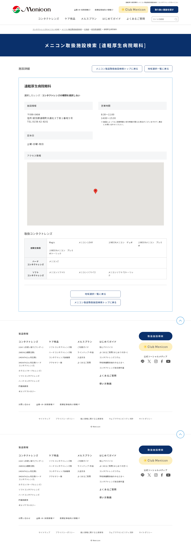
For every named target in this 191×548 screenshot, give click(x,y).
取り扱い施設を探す (164, 9)
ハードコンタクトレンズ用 (60, 352)
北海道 (86, 29)
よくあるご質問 (136, 18)
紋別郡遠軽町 (96, 29)
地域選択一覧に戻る (158, 68)
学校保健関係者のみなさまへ (111, 362)
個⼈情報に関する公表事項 (91, 418)
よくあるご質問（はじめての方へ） (113, 352)
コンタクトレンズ (48, 18)
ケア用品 (70, 18)
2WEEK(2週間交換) (27, 352)
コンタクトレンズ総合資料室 (111, 367)
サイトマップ (44, 418)
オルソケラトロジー (27, 391)
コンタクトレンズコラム (109, 357)
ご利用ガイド (83, 347)
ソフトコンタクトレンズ (29, 376)
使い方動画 (105, 383)
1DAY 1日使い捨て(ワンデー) (31, 347)
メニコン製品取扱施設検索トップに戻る (117, 68)
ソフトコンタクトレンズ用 (60, 347)
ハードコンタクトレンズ (29, 381)
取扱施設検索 (156, 336)
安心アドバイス (106, 347)
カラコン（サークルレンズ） (30, 370)
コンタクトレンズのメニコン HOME (46, 29)
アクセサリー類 (55, 362)
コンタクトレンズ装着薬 (59, 357)
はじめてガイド (111, 18)
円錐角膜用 (23, 386)
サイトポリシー (145, 418)
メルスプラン (84, 341)
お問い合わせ (25, 404)
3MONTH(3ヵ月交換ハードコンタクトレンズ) (30, 364)
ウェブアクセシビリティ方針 (121, 418)
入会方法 (81, 357)
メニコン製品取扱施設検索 (72, 29)
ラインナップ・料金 (85, 352)
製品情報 (23, 333)
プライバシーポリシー (65, 418)
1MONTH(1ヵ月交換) (27, 357)
